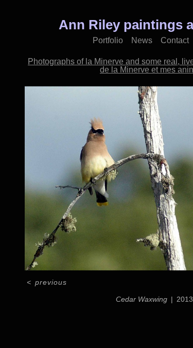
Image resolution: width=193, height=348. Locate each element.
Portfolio (108, 40)
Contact (175, 40)
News (141, 40)
